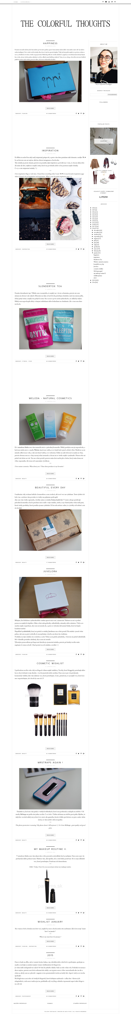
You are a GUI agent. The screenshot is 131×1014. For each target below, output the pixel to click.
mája (96, 245)
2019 (95, 222)
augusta (97, 238)
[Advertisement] (50, 132)
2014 (95, 282)
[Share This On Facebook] (76, 113)
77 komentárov (51, 562)
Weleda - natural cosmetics (50, 398)
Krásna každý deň (57, 500)
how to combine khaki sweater (104, 171)
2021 (95, 218)
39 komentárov (51, 249)
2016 (95, 228)
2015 (50, 955)
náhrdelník (26, 631)
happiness (50, 43)
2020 (95, 220)
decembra (98, 230)
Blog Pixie (68, 1011)
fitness (25, 361)
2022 (95, 216)
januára (97, 253)
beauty (24, 478)
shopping (103, 141)
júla (96, 240)
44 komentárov (51, 113)
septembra (98, 236)
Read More (50, 108)
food (30, 361)
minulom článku (23, 447)
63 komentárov (51, 654)
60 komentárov (51, 996)
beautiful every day (50, 487)
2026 (94, 208)
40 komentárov (51, 840)
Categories (25, 2)
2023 (95, 214)
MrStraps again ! (50, 762)
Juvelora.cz (51, 631)
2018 (95, 224)
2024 (95, 212)
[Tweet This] (79, 113)
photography (26, 996)
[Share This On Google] (84, 113)
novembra (98, 232)
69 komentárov (51, 946)
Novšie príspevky (20, 1003)
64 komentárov (51, 478)
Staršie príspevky (80, 1003)
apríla (97, 247)
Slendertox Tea (50, 286)
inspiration (50, 150)
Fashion (24, 113)
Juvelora (50, 571)
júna (96, 243)
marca (97, 249)
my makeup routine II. (50, 849)
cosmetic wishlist (50, 663)
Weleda (36, 450)
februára (97, 251)
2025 (94, 210)
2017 (95, 226)
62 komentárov (51, 753)
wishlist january (50, 921)
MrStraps (23, 814)
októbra (97, 234)
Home (16, 2)
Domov (50, 1003)
